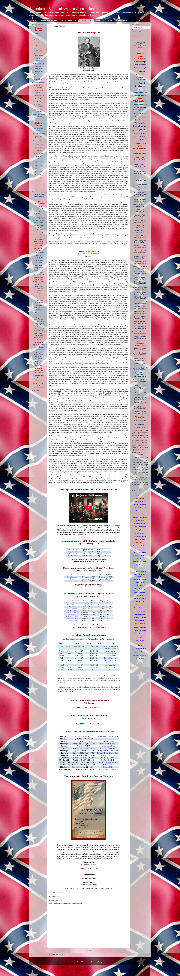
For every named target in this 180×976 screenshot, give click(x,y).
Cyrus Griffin (72, 620)
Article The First (135, 20)
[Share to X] (57, 892)
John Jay (72, 579)
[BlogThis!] (56, 892)
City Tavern (101, 736)
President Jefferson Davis (68, 20)
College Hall (101, 751)
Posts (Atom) (61, 954)
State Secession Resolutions (48, 20)
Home (34, 20)
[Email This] (54, 892)
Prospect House (102, 753)
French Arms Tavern (107, 758)
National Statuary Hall (92, 251)
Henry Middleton (73, 551)
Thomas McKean (72, 605)
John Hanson (72, 606)
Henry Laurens (72, 577)
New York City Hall (107, 760)
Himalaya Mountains (139, 655)
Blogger (100, 962)
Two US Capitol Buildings (107, 769)
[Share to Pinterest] (61, 892)
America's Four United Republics (117, 20)
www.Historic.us (91, 884)
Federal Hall (107, 765)
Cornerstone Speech (86, 20)
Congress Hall (107, 767)
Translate (138, 32)
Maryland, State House (107, 755)
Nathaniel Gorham (72, 616)
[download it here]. (83, 534)
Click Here (108, 776)
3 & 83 (40, 87)
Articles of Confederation (68, 676)
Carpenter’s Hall (112, 736)
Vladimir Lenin (140, 604)
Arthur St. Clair (72, 618)
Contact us (69, 858)
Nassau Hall (113, 753)
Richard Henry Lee (72, 612)
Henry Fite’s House (107, 741)
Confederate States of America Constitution (61, 9)
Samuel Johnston (72, 603)
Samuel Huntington (71, 581)
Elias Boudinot (72, 608)
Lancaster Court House (107, 746)
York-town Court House (107, 748)
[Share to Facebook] (59, 892)
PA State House (112, 751)
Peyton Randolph (72, 549)
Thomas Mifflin (72, 610)
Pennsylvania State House (107, 739)
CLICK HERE (94, 723)
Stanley (105, 525)
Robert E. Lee (100, 20)
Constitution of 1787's (90, 689)
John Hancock (71, 555)
